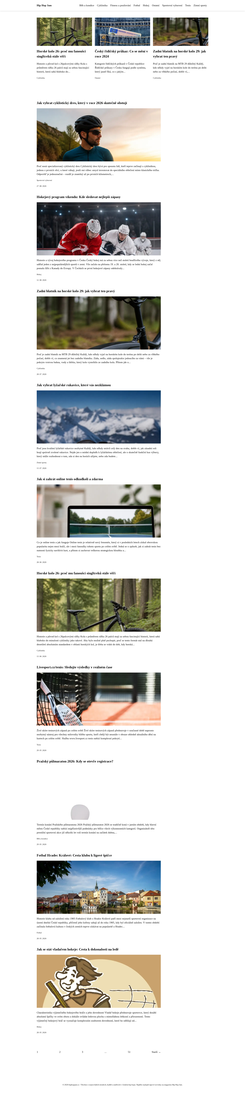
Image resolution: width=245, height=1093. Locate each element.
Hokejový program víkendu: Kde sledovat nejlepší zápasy (79, 197)
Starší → (156, 1052)
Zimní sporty (200, 5)
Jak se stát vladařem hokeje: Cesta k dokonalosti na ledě (78, 949)
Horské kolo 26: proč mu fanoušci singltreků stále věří (76, 573)
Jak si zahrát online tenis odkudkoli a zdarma (70, 479)
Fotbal (137, 5)
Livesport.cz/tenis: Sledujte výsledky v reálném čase (74, 667)
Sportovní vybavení (172, 5)
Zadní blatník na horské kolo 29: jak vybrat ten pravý (76, 291)
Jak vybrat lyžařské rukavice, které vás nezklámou (74, 385)
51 (129, 1052)
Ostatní (155, 5)
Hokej (146, 5)
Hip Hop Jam (44, 5)
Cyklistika (102, 5)
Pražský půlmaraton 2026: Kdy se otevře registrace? (75, 761)
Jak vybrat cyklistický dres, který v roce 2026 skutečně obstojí (82, 103)
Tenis (188, 5)
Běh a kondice (86, 5)
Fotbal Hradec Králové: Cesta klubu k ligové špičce (74, 855)
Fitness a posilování (120, 5)
